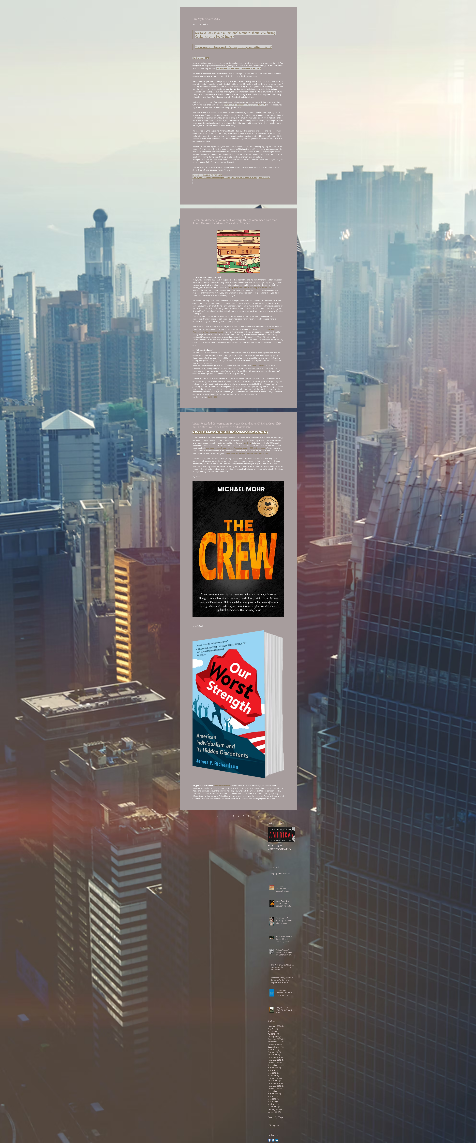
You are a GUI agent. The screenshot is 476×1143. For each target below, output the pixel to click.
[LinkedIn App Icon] (276, 1140)
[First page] (217, 816)
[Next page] (254, 816)
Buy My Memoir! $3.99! (207, 19)
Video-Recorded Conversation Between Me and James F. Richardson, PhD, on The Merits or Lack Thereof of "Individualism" (237, 425)
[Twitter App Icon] (273, 1140)
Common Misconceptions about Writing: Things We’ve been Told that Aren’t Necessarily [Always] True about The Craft (235, 221)
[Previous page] (223, 816)
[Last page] (259, 816)
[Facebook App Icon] (269, 1140)
